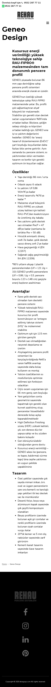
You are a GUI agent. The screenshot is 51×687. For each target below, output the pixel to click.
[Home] (25, 15)
